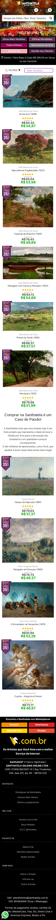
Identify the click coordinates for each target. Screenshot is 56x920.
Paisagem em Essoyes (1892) (28, 569)
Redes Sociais (28, 857)
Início (23, 23)
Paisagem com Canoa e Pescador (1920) (28, 286)
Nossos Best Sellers (28, 797)
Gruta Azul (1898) (28, 114)
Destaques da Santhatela (28, 792)
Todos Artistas (14, 45)
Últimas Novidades (42, 39)
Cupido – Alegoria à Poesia (28, 696)
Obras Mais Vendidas (14, 39)
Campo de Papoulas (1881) (28, 502)
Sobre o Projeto (28, 874)
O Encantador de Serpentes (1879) (28, 624)
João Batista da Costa (28, 111)
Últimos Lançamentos (28, 802)
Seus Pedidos (28, 824)
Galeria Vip (14, 51)
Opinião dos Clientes (42, 51)
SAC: (28, 897)
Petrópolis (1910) (28, 393)
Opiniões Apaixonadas (28, 852)
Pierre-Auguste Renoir (28, 566)
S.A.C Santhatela (28, 829)
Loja (31, 23)
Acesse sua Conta (28, 819)
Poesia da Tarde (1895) (28, 337)
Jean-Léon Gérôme (28, 621)
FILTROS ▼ (15, 70)
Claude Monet (28, 499)
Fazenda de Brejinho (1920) (28, 234)
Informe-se (28, 879)
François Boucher (28, 693)
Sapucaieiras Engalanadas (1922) (28, 170)
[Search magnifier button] (51, 18)
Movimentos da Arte (42, 45)
